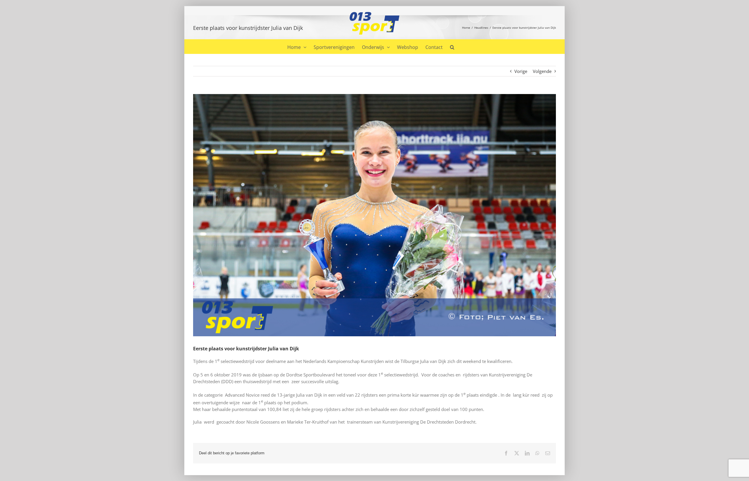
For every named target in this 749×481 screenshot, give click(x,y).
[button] (452, 46)
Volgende (542, 71)
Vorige (520, 71)
